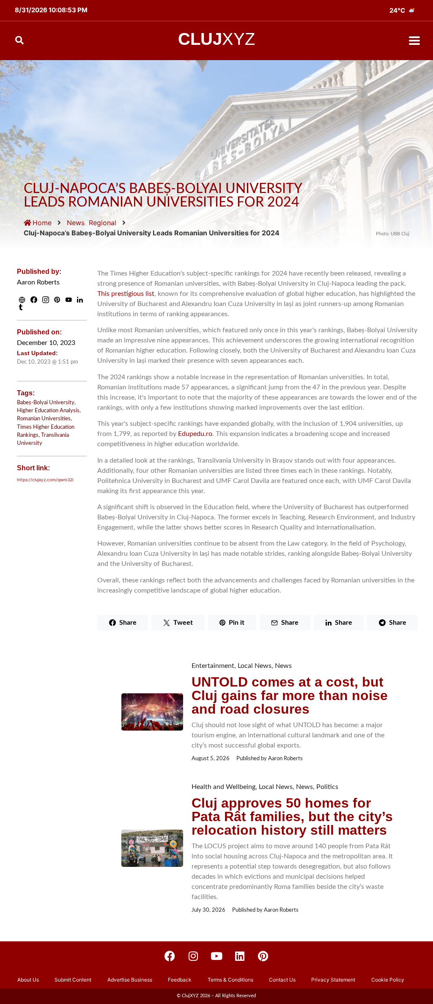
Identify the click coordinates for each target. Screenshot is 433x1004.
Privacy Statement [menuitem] (333, 979)
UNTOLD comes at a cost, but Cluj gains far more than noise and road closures (290, 695)
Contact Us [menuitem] (282, 979)
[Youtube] (216, 956)
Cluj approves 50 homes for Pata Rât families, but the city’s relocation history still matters (292, 816)
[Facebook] (170, 956)
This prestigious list (125, 293)
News (76, 222)
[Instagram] (193, 956)
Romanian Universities (44, 418)
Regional (102, 222)
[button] (414, 41)
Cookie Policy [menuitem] (387, 979)
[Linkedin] (239, 956)
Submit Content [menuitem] (73, 979)
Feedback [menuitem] (180, 979)
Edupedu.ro (195, 433)
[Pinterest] (263, 956)
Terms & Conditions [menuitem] (230, 979)
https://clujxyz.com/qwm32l (45, 479)
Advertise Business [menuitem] (129, 979)
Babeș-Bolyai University (45, 402)
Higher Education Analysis (48, 410)
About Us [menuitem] (28, 979)
